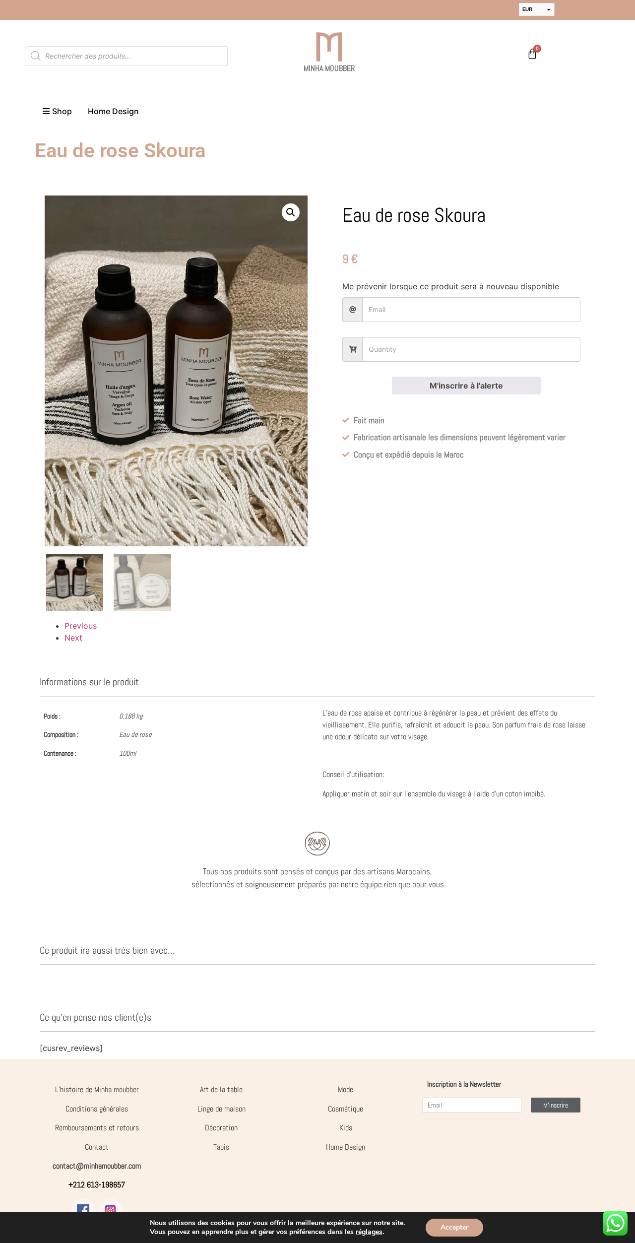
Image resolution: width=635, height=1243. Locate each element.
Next (73, 638)
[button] (291, 212)
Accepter (454, 1227)
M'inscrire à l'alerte (466, 386)
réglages (369, 1232)
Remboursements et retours (97, 1127)
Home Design (345, 1147)
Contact (97, 1147)
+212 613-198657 (96, 1184)
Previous (80, 626)
